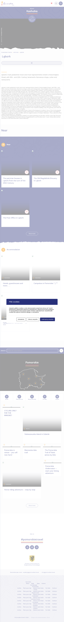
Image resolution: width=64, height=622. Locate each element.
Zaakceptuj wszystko (48, 319)
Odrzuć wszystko (33, 319)
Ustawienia (21, 319)
